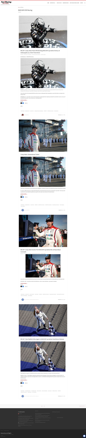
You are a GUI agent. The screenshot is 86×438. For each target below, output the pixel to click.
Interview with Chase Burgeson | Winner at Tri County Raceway (24, 425)
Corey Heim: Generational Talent (30, 154)
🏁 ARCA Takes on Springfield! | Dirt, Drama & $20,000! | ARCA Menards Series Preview (26, 423)
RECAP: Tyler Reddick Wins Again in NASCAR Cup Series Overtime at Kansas (42, 339)
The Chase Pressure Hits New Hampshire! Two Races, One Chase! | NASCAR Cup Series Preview (25, 421)
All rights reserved (3, 436)
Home (19, 7)
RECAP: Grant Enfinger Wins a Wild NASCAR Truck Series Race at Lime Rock (42, 418)
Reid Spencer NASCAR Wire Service (31, 299)
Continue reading (24, 100)
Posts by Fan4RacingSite (60, 417)
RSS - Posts (20, 413)
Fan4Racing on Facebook (56, 411)
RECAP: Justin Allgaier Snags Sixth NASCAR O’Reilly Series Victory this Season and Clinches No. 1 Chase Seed (42, 416)
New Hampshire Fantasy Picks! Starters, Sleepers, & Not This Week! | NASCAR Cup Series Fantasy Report (25, 419)
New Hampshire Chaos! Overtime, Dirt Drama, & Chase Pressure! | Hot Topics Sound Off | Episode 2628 (25, 416)
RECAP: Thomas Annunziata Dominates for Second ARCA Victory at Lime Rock (42, 420)
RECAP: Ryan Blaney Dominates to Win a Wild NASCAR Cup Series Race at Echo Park (42, 414)
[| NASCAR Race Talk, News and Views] (6, 2)
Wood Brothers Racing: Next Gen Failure (40, 422)
